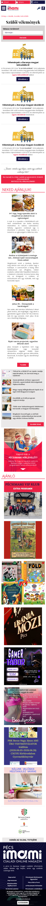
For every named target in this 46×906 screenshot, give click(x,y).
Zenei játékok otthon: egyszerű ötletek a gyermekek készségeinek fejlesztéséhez (27, 382)
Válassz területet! (11, 29)
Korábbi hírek (35, 424)
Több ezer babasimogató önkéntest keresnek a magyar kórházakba (28, 407)
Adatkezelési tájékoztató (12, 884)
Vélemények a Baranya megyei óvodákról (23, 144)
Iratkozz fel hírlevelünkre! (23, 181)
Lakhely (35, 2)
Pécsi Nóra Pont (34, 882)
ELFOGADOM (23, 902)
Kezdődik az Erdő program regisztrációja (24, 399)
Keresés (38, 8)
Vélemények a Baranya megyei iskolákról (23, 105)
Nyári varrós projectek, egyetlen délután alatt (23, 342)
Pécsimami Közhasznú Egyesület (34, 878)
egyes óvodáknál (20, 155)
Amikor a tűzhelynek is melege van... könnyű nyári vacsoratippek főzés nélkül (23, 257)
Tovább (23, 365)
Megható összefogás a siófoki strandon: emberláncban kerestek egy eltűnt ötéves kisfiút (27, 416)
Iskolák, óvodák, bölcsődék (18, 16)
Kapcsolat (12, 877)
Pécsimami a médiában (33, 889)
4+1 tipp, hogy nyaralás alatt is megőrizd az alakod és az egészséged (23, 215)
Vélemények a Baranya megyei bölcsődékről (23, 63)
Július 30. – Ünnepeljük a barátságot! (23, 305)
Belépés (21, 2)
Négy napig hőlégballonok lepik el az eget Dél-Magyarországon (28, 390)
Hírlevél (6, 2)
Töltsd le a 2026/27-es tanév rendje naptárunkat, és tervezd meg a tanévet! (28, 373)
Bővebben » (23, 79)
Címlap (3, 16)
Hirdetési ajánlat (12, 889)
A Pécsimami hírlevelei (34, 886)
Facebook (43, 8)
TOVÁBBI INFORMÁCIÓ (23, 899)
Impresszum (12, 880)
